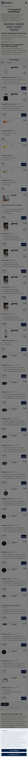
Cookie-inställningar (14, 750)
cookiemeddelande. (17, 746)
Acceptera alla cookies (14, 754)
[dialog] (14, 742)
